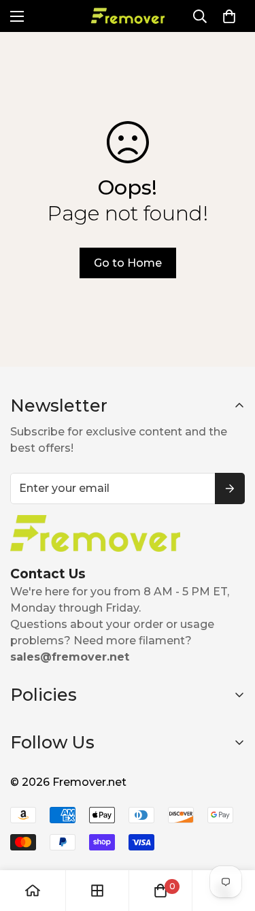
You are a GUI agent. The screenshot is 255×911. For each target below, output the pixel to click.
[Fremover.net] (127, 16)
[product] (32, 890)
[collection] (97, 890)
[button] (229, 16)
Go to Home (128, 262)
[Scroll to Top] (230, 838)
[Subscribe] (230, 488)
